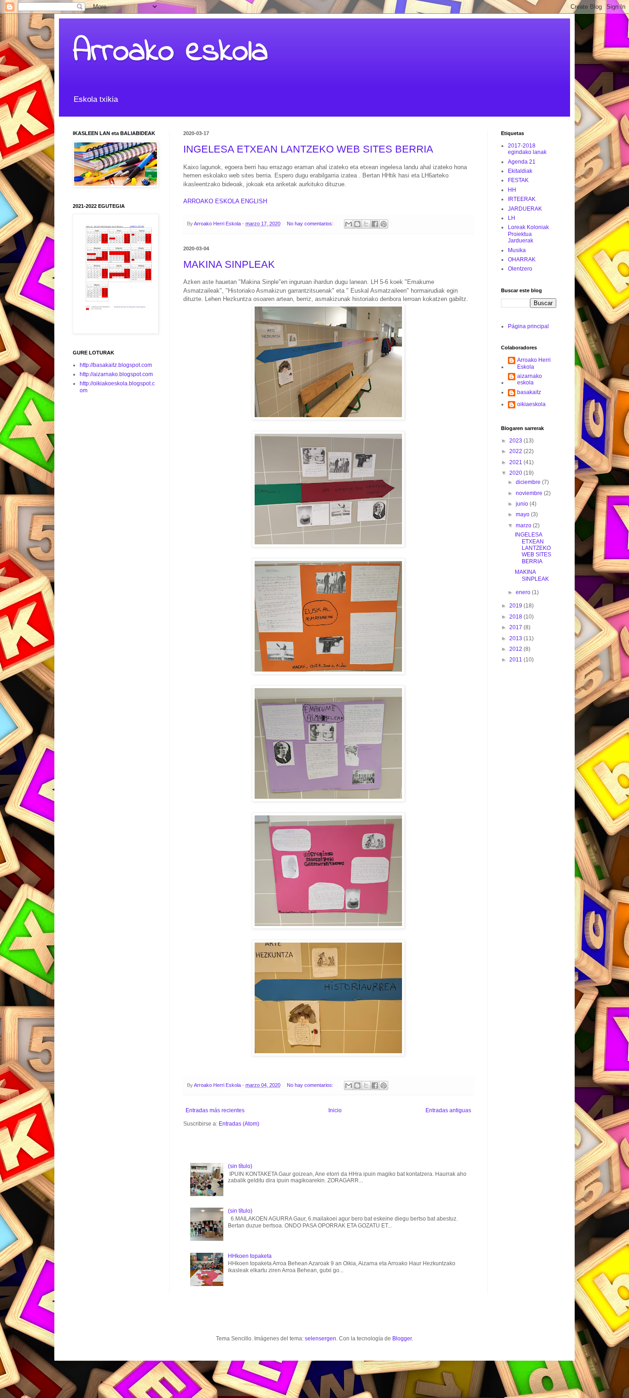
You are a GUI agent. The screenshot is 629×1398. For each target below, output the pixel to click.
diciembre (529, 482)
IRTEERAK (522, 199)
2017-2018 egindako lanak (527, 148)
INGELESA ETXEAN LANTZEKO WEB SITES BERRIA (308, 149)
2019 (516, 605)
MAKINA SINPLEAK (229, 264)
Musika (517, 250)
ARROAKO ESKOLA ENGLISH (225, 201)
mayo (523, 514)
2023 (516, 440)
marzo (524, 525)
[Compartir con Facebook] (374, 224)
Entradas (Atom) (239, 1124)
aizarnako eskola (529, 379)
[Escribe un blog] (357, 224)
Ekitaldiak (520, 171)
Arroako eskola (170, 52)
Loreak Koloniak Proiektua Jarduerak (528, 234)
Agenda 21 (522, 162)
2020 (516, 473)
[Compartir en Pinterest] (383, 224)
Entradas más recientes (215, 1110)
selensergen (320, 1338)
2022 (516, 451)
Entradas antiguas (448, 1110)
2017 (516, 627)
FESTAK (518, 180)
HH (512, 190)
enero (524, 592)
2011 (516, 659)
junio (523, 504)
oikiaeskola (531, 404)
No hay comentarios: (311, 223)
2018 (516, 616)
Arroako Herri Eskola (534, 363)
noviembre (530, 493)
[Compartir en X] (366, 224)
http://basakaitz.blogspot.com (116, 365)
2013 (516, 638)
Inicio (335, 1110)
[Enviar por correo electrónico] (348, 224)
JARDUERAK (525, 209)
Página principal (528, 326)
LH (511, 218)
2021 (516, 462)
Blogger (402, 1338)
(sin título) (240, 1166)
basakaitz (529, 392)
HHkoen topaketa (250, 1256)
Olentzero (520, 268)
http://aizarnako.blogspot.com (116, 374)
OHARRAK (522, 259)
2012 (516, 649)
